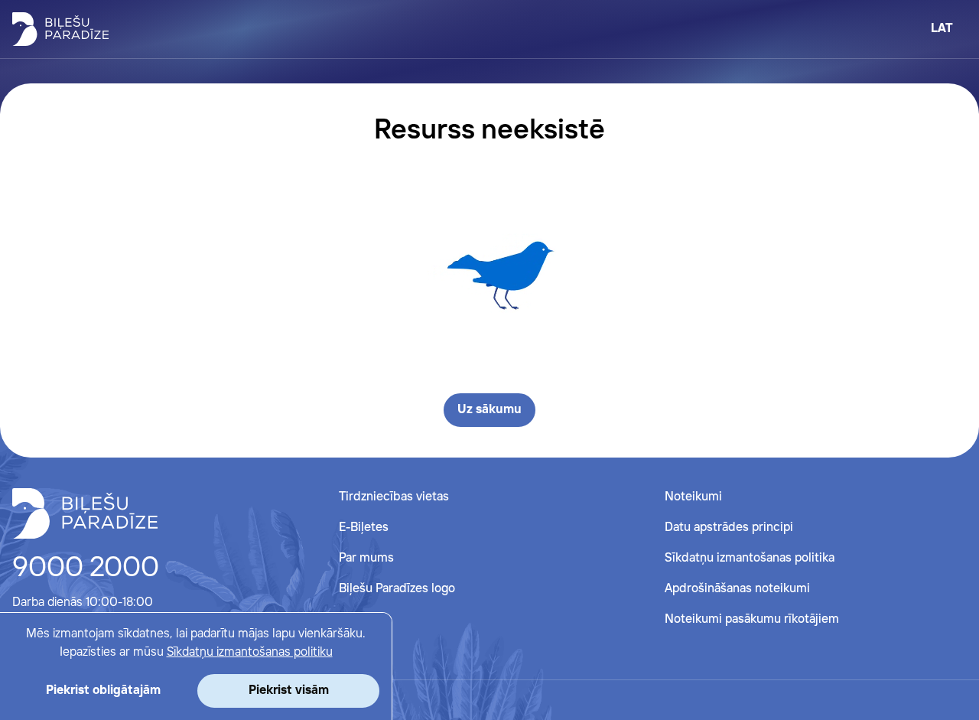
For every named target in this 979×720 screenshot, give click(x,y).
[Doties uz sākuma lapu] (60, 29)
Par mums (366, 558)
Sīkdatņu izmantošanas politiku (250, 652)
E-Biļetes (364, 527)
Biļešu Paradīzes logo (397, 589)
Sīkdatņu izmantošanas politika (749, 558)
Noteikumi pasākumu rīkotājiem (752, 619)
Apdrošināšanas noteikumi (737, 589)
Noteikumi (693, 497)
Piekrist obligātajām (103, 690)
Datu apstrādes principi (729, 527)
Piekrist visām (289, 690)
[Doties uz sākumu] (85, 513)
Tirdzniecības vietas (394, 497)
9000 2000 (85, 568)
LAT (942, 28)
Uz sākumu (489, 409)
